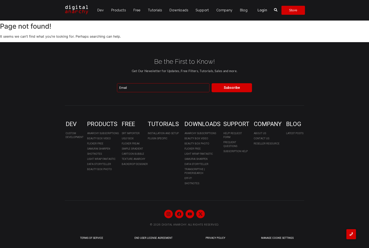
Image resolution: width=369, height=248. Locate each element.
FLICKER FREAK (131, 143)
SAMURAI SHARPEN (98, 148)
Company (224, 10)
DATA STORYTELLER (99, 164)
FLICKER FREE (95, 143)
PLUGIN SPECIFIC (157, 138)
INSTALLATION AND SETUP (163, 133)
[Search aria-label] (275, 10)
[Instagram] (168, 214)
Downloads (178, 10)
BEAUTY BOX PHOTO (99, 169)
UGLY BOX (128, 138)
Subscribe (232, 88)
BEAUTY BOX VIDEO (99, 138)
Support (202, 10)
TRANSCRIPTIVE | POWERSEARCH (194, 171)
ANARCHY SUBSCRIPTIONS (103, 133)
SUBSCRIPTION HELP (235, 151)
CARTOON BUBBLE (133, 153)
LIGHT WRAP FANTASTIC (101, 158)
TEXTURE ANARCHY (133, 158)
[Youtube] (190, 214)
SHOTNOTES (94, 153)
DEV (71, 124)
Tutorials (155, 10)
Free (137, 10)
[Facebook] (179, 214)
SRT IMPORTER (131, 133)
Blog (244, 10)
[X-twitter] (200, 214)
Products (118, 10)
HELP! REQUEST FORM (232, 135)
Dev (100, 10)
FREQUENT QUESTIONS (230, 144)
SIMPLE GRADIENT (132, 148)
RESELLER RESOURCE (267, 143)
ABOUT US (260, 133)
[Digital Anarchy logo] (76, 10)
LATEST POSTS (294, 133)
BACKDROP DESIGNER (135, 164)
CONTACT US (261, 138)
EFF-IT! (188, 178)
